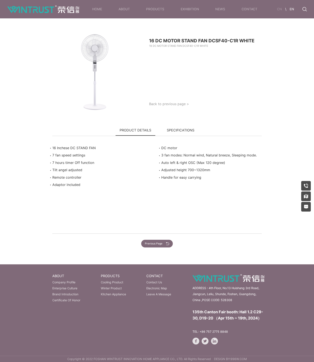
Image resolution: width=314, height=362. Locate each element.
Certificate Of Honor (66, 300)
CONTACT (249, 9)
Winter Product (111, 288)
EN (292, 9)
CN (279, 9)
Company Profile (63, 282)
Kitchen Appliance (113, 294)
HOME (97, 9)
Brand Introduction (65, 294)
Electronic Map (156, 288)
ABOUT (124, 9)
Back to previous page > (169, 104)
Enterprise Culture (64, 288)
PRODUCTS (155, 9)
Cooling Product (112, 282)
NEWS (220, 9)
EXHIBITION (190, 9)
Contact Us (154, 282)
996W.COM (238, 359)
